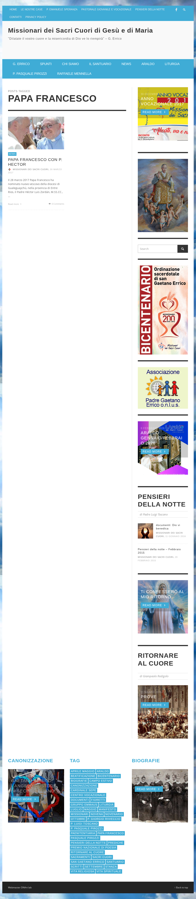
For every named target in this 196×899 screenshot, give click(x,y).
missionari (79, 814)
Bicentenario (109, 776)
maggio (90, 809)
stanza (111, 866)
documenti (80, 799)
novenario (114, 814)
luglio (76, 809)
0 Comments (57, 203)
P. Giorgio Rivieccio (103, 818)
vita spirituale (108, 871)
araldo (103, 771)
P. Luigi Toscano (84, 823)
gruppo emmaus (84, 804)
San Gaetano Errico (87, 861)
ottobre (78, 818)
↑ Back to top (181, 887)
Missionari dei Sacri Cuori (30, 169)
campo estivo (100, 780)
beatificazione (83, 776)
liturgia (107, 804)
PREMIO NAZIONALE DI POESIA (93, 847)
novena (97, 814)
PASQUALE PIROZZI (85, 837)
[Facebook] (176, 9)
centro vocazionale (88, 795)
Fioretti (98, 799)
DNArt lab (26, 887)
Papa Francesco (110, 833)
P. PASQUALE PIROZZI (87, 828)
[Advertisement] (143, 46)
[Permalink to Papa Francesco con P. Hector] (36, 132)
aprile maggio (83, 771)
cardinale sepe (83, 790)
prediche (115, 842)
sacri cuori (102, 857)
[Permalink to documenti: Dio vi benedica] (145, 530)
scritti (77, 866)
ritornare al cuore (87, 852)
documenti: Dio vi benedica (168, 526)
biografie (79, 780)
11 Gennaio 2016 (175, 536)
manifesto (107, 809)
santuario (115, 861)
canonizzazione (84, 785)
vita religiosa (82, 871)
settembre (94, 866)
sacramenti (80, 857)
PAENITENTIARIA (83, 833)
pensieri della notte (88, 842)
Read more (13, 204)
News (12, 154)
